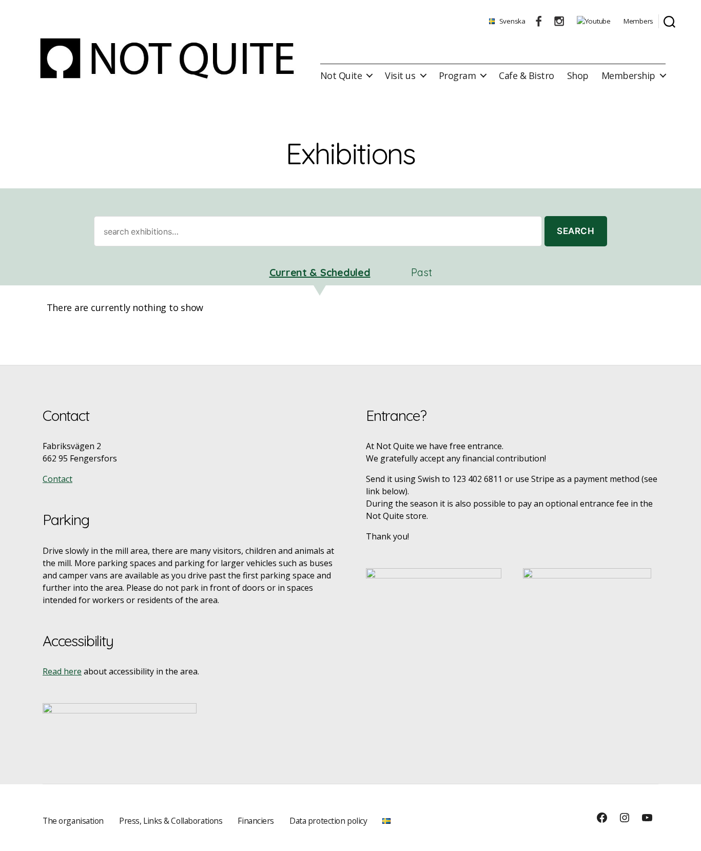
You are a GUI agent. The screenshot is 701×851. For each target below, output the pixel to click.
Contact (57, 479)
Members (638, 21)
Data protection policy (328, 820)
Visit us (400, 75)
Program (457, 75)
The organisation (73, 820)
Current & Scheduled (320, 272)
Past (421, 272)
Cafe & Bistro (526, 75)
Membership (628, 75)
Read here (62, 671)
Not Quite (341, 75)
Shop (578, 75)
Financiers (256, 820)
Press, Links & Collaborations (170, 820)
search (575, 231)
